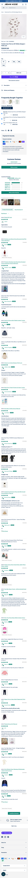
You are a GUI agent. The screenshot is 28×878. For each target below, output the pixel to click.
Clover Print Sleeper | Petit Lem (10, 122)
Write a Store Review (14, 192)
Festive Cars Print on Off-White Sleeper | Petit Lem (13, 12)
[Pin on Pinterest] (11, 130)
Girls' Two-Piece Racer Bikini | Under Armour (14, 617)
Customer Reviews (5, 176)
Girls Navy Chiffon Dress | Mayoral (12, 408)
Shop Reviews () (19, 209)
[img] (14, 178)
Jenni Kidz (6, 874)
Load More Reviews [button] (14, 813)
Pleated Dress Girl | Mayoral (10, 724)
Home (2, 12)
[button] (25, 4)
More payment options (14, 80)
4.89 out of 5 (17, 178)
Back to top (14, 826)
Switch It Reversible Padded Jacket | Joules (14, 320)
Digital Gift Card (8, 217)
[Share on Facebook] (8, 130)
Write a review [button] (14, 167)
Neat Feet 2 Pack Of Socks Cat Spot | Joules (14, 387)
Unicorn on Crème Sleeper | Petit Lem (13, 362)
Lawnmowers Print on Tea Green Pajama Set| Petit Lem (14, 118)
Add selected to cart (7, 108)
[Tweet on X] (5, 130)
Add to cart (18, 72)
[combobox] (14, 7)
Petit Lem (3, 41)
